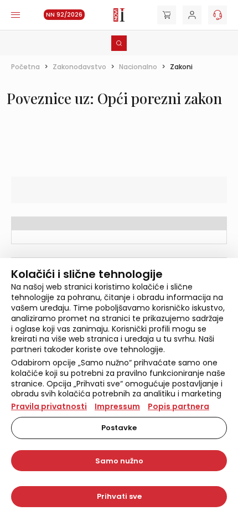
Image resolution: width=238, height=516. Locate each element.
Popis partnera (178, 406)
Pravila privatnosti (49, 406)
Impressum (117, 406)
